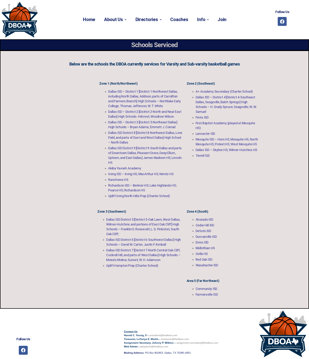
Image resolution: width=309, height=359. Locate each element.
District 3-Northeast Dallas (157, 122)
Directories (146, 19)
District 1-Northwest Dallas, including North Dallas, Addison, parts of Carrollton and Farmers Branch (143, 96)
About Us (113, 19)
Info (201, 19)
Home (89, 19)
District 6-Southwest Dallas (154, 240)
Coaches (179, 19)
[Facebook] (282, 21)
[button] (115, 19)
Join (222, 19)
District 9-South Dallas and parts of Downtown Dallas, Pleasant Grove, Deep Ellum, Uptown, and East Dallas (145, 153)
